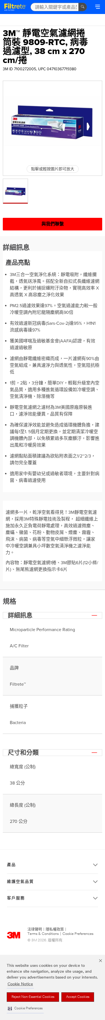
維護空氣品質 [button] (20, 882)
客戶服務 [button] (16, 898)
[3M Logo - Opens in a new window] (15, 7)
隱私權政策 (55, 929)
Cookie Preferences (78, 934)
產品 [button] (11, 865)
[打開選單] (97, 7)
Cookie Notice (20, 984)
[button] (25, 1008)
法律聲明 (34, 929)
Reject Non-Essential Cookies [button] (32, 997)
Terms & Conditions (43, 934)
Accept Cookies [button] (77, 997)
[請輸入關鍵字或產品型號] (82, 7)
